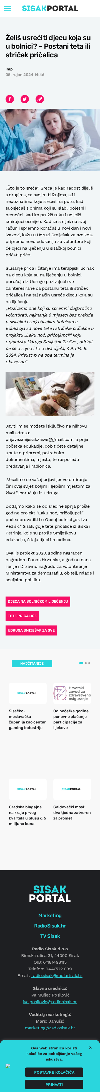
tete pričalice (22, 616)
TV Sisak (50, 936)
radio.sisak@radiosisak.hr (56, 975)
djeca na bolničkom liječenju (38, 601)
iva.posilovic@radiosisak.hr (50, 1001)
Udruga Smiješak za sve (31, 630)
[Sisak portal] (50, 8)
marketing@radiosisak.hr (50, 1027)
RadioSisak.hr (50, 926)
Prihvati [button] (54, 1084)
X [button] (90, 1047)
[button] (81, 663)
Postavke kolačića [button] (54, 1072)
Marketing (50, 915)
